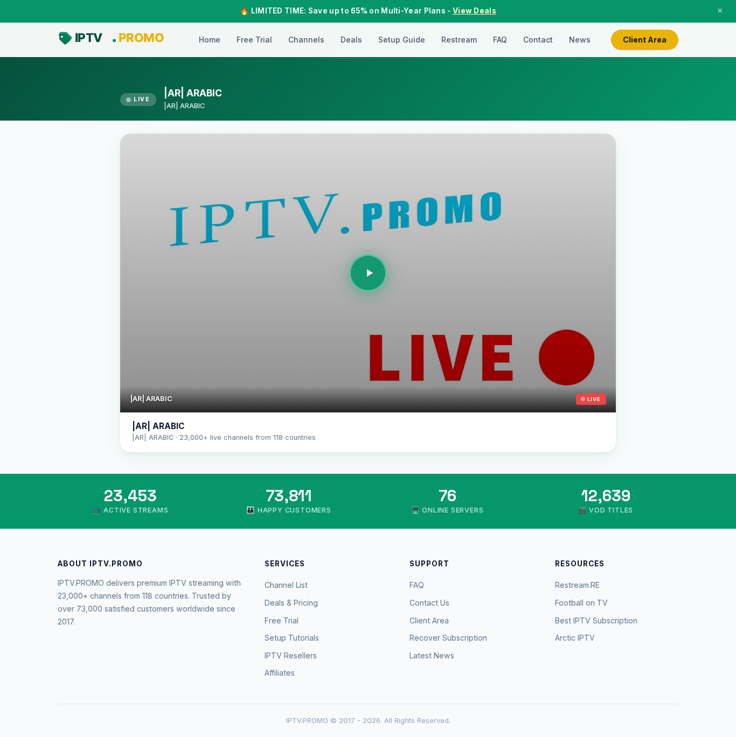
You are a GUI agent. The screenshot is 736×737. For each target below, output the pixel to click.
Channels (306, 39)
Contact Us (429, 602)
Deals (351, 39)
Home (209, 39)
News (580, 39)
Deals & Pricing (291, 602)
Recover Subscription (448, 637)
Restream (459, 39)
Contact (538, 39)
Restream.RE (577, 584)
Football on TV (581, 602)
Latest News (431, 655)
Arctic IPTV (575, 637)
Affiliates (280, 672)
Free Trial (254, 39)
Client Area (644, 39)
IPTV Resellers (291, 655)
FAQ (500, 39)
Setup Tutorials (292, 637)
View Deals (474, 10)
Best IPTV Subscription (596, 620)
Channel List (286, 584)
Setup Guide (401, 39)
